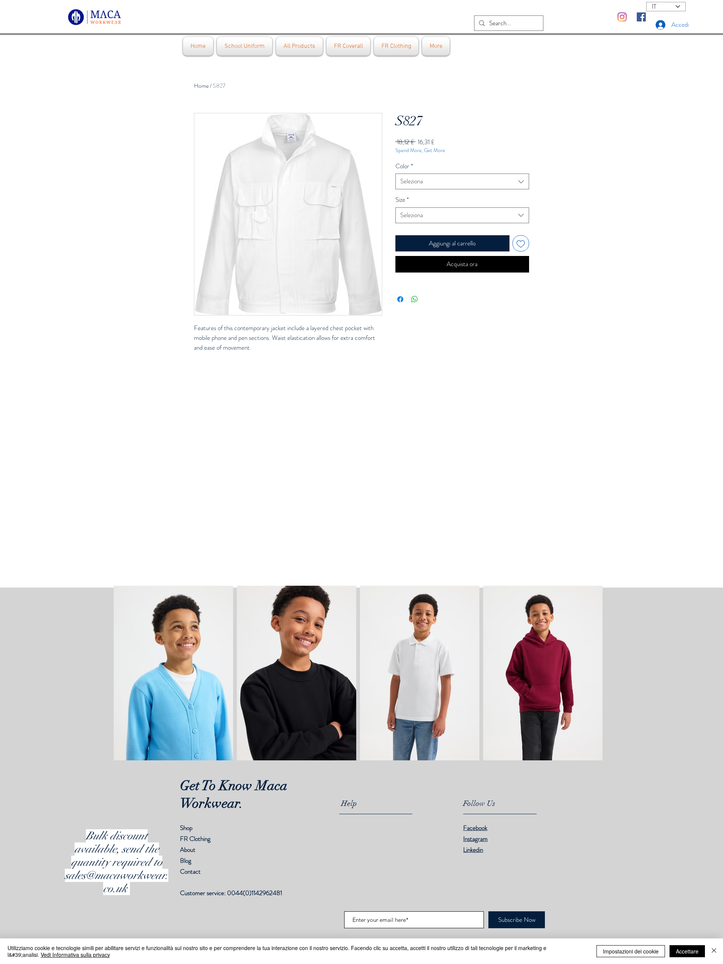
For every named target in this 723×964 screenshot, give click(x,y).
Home (201, 85)
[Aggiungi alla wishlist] (521, 243)
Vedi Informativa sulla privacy (75, 954)
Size (402, 199)
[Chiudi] (713, 951)
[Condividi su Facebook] (400, 299)
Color (404, 166)
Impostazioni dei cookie (631, 951)
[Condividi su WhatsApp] (414, 299)
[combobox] (462, 181)
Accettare (687, 951)
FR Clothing (195, 838)
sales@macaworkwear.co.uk (116, 882)
